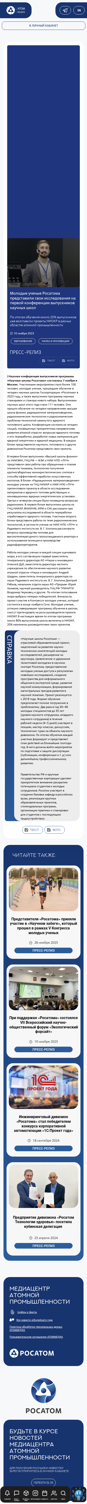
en (79, 10)
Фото (57, 829)
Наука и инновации (55, 341)
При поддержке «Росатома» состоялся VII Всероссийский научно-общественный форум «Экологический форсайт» (43, 1025)
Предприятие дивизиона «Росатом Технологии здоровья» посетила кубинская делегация (43, 1222)
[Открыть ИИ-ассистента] (79, 1494)
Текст (34, 829)
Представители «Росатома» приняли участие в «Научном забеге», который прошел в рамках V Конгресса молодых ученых (43, 926)
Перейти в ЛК (44, 1482)
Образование (23, 341)
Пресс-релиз (43, 950)
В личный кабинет (43, 26)
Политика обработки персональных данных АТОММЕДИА (36, 1328)
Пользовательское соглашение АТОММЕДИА (36, 1336)
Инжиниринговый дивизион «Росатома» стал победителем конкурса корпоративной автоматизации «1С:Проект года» (43, 1124)
